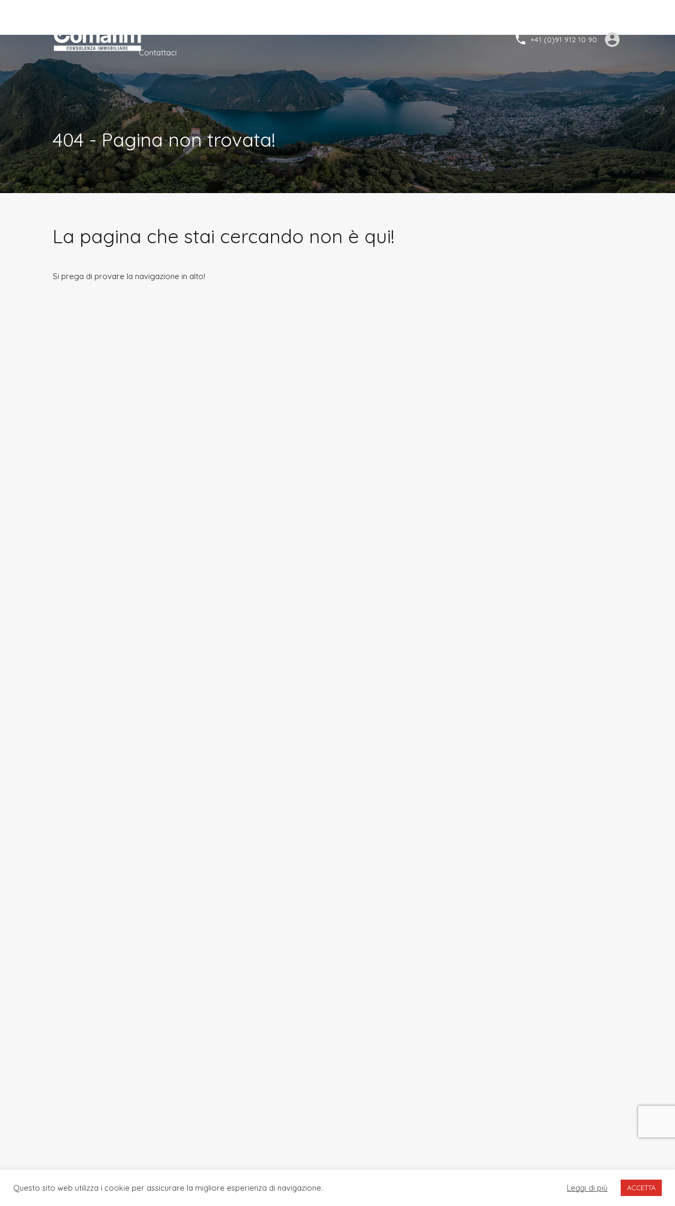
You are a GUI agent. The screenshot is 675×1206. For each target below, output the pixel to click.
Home (150, 26)
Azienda (193, 26)
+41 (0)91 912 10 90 (564, 39)
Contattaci (158, 52)
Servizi (238, 26)
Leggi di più (587, 1188)
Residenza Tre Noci (379, 26)
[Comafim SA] (99, 38)
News (316, 26)
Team (278, 26)
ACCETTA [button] (641, 1187)
